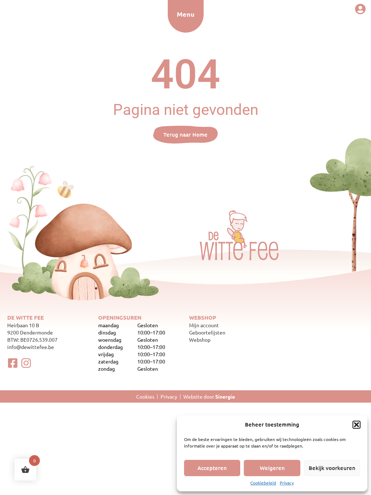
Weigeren (272, 467)
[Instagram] (26, 363)
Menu (186, 14)
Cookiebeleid (263, 483)
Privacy (287, 483)
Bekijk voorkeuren (332, 467)
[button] (356, 424)
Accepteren (212, 467)
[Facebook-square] (12, 363)
